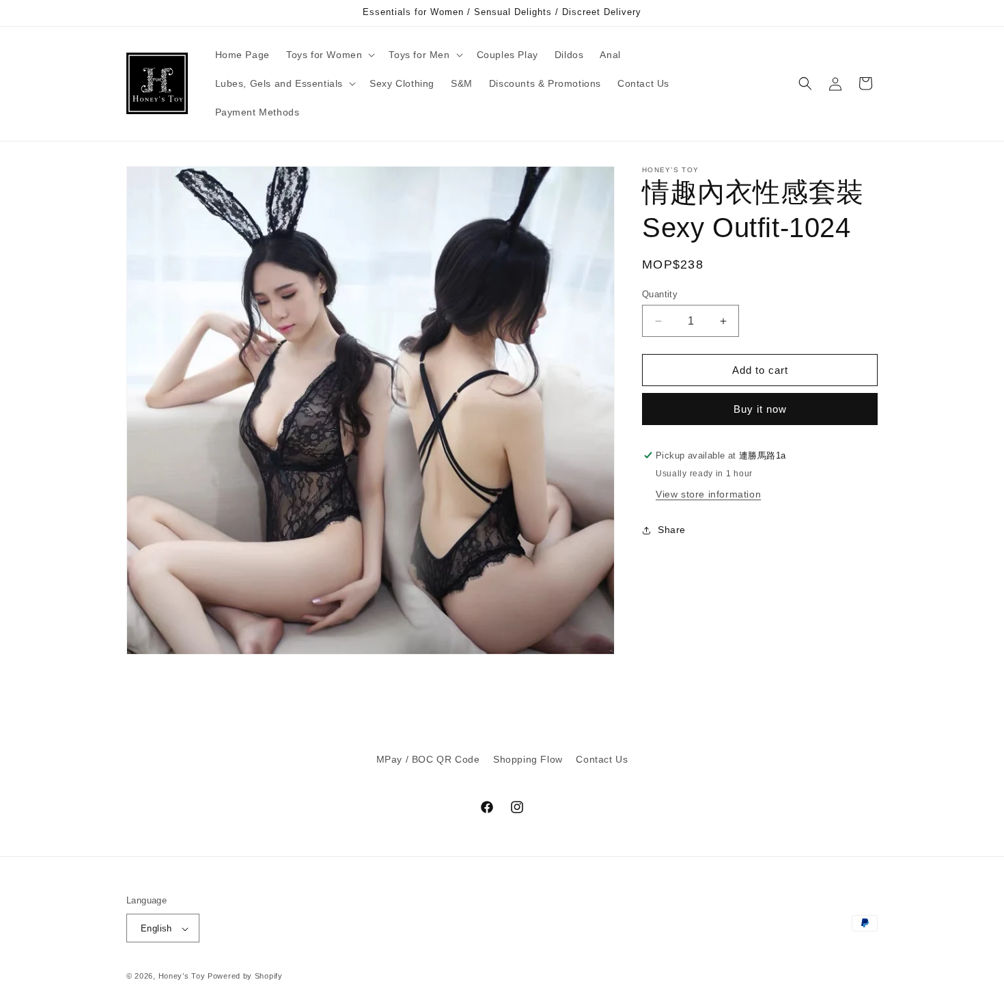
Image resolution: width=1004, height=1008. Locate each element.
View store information (708, 494)
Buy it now (760, 409)
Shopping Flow (528, 759)
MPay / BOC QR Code (428, 759)
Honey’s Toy (182, 976)
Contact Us (602, 759)
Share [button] (672, 529)
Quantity (660, 294)
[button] (329, 54)
